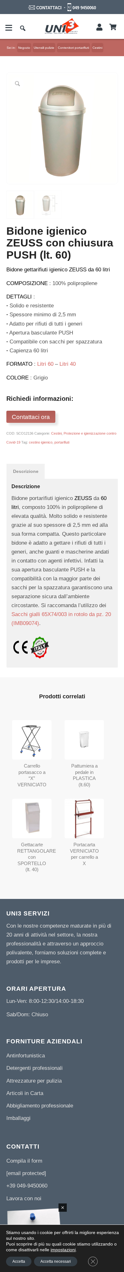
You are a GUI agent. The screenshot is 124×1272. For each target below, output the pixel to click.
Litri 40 (67, 364)
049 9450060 (84, 7)
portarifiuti (61, 442)
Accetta (18, 1261)
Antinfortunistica (25, 1056)
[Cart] (113, 27)
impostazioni (63, 1249)
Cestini (56, 433)
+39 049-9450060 (26, 1186)
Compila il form (24, 1161)
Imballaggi (18, 1118)
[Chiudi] (63, 1207)
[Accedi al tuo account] (99, 27)
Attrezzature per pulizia (34, 1081)
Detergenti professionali (34, 1068)
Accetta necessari (55, 1261)
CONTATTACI (49, 7)
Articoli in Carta (24, 1093)
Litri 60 (45, 364)
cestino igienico (40, 442)
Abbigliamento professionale (39, 1106)
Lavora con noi (23, 1198)
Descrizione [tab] (25, 471)
